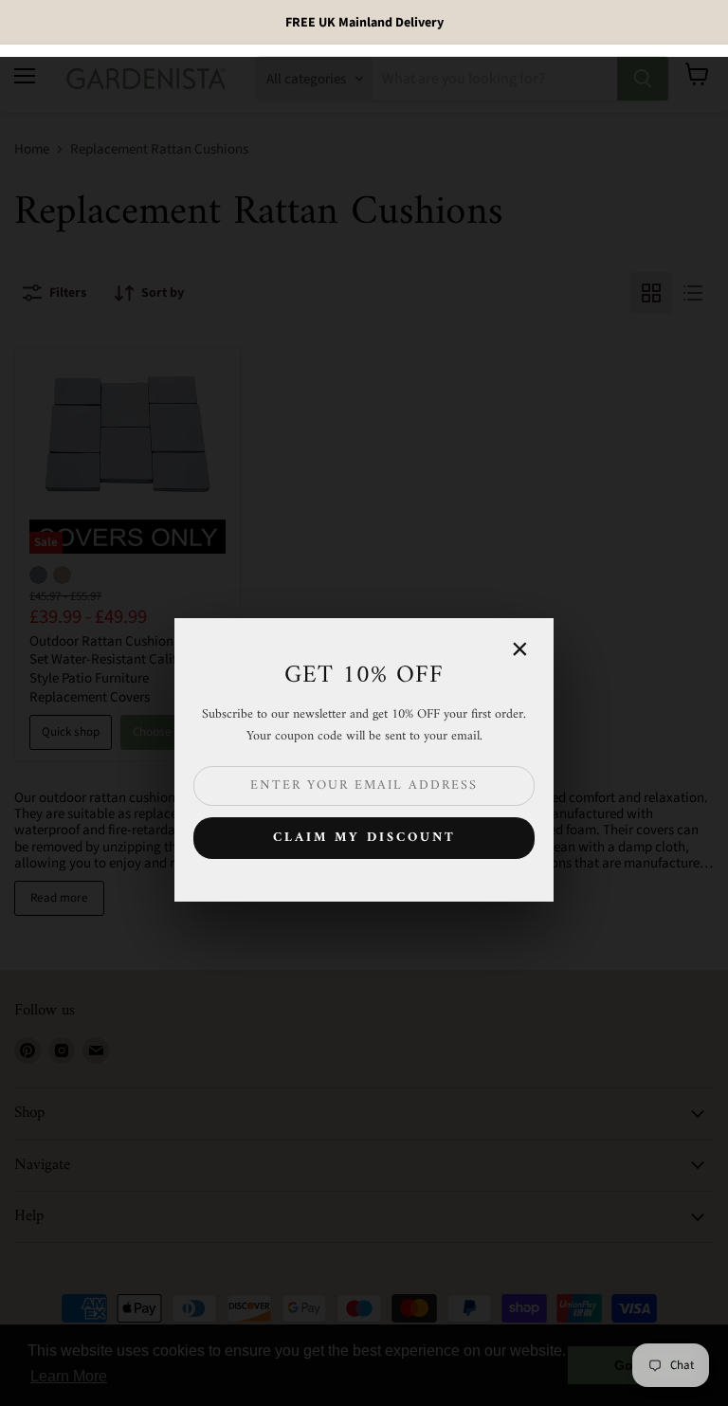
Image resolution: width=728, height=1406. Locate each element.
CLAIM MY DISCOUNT (364, 837)
